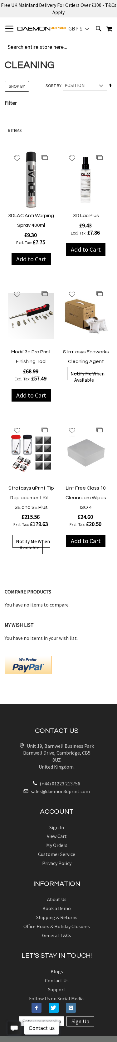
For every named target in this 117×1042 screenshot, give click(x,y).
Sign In (56, 827)
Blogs (57, 971)
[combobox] (58, 47)
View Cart (57, 836)
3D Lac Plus (86, 215)
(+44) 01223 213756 (59, 783)
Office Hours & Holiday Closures (56, 926)
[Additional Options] (28, 664)
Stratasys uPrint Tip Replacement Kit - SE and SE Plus (31, 498)
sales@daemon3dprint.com (60, 791)
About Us (56, 899)
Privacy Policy (56, 863)
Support (57, 989)
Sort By (53, 85)
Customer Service (56, 854)
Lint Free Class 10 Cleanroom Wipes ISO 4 (86, 498)
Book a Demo (56, 908)
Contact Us (57, 980)
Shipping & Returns (56, 917)
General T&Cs (56, 935)
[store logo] (42, 28)
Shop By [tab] (17, 86)
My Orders (56, 845)
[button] (78, 28)
